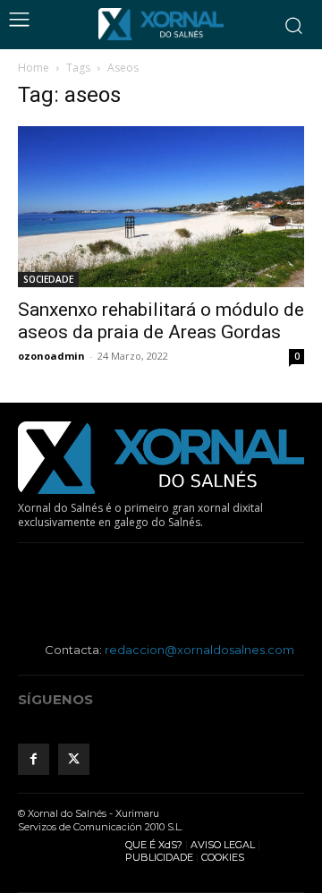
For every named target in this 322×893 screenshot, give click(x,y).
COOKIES (222, 857)
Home (33, 67)
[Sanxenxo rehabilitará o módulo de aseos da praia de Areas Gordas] (161, 206)
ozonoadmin (51, 355)
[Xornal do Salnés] (161, 24)
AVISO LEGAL (223, 844)
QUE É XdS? (153, 844)
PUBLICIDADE (159, 857)
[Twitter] (73, 759)
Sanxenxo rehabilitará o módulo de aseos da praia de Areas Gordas (161, 321)
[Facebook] (33, 759)
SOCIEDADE (48, 279)
